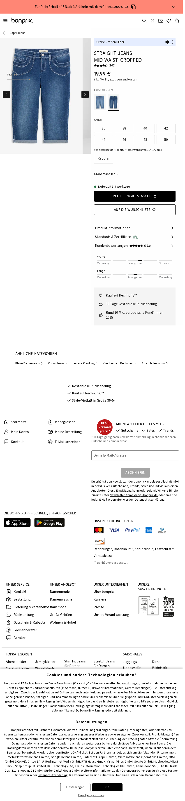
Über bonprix (104, 591)
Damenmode (60, 591)
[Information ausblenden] (173, 6)
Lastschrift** (165, 549)
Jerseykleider (45, 661)
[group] (41, 95)
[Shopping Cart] (177, 21)
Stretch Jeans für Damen (104, 663)
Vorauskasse (103, 556)
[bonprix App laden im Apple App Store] (17, 522)
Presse (99, 607)
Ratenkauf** (123, 549)
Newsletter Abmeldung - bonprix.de (134, 495)
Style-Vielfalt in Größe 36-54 (94, 400)
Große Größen (61, 615)
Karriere (100, 599)
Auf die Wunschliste (132, 209)
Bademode (58, 607)
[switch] (169, 42)
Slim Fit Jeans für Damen (75, 663)
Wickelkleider (45, 668)
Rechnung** (103, 549)
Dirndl (157, 661)
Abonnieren (135, 472)
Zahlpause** (143, 549)
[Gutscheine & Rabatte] (161, 21)
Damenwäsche (61, 599)
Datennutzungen (128, 683)
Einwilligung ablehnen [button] (91, 795)
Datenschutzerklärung (150, 499)
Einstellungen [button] (75, 787)
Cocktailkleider (17, 668)
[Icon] (133, 6)
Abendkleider (16, 661)
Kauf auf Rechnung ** (88, 393)
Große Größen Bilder (110, 42)
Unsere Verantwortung (111, 614)
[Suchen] (144, 21)
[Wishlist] (169, 21)
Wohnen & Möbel (63, 622)
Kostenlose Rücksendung (91, 386)
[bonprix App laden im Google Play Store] (49, 522)
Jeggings (130, 661)
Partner (30, 683)
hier (162, 701)
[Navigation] (5, 20)
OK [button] (107, 787)
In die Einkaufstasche (132, 196)
